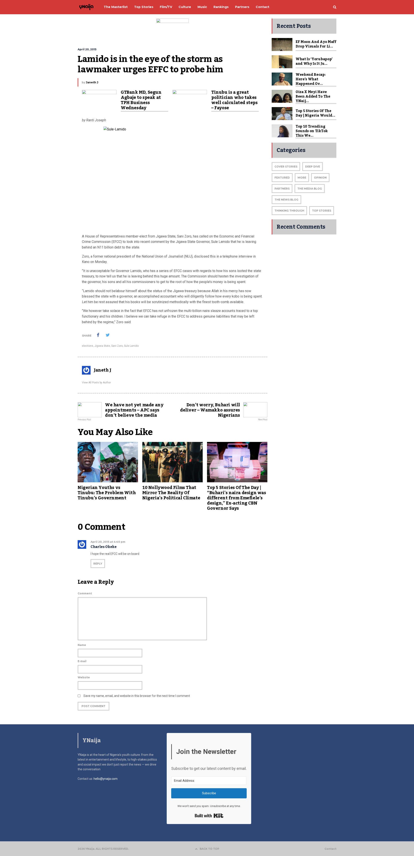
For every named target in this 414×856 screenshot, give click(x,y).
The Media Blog (309, 188)
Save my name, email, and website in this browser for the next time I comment (136, 696)
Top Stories (321, 210)
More (302, 177)
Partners (282, 188)
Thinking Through (289, 210)
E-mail (82, 661)
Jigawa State (102, 345)
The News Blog (286, 199)
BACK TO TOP (209, 848)
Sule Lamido (131, 345)
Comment (85, 593)
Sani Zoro (117, 345)
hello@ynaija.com (106, 778)
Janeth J (92, 82)
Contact (330, 849)
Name (82, 645)
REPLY (97, 563)
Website (84, 677)
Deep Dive (312, 166)
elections (87, 345)
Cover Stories (285, 166)
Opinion (320, 177)
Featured (282, 177)
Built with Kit (209, 816)
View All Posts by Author (96, 382)
